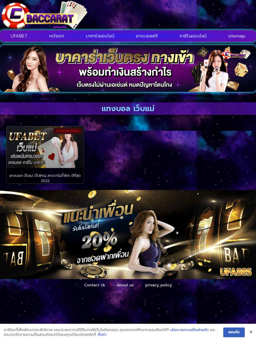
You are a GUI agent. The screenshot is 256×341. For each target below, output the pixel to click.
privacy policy (158, 285)
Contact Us (94, 285)
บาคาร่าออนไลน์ (100, 35)
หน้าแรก (56, 35)
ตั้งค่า (102, 334)
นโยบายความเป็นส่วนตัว (189, 330)
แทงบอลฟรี (147, 35)
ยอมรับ (234, 332)
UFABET (19, 35)
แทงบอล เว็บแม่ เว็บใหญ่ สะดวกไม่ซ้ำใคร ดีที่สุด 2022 (45, 178)
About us (125, 285)
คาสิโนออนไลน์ (193, 35)
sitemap (236, 35)
